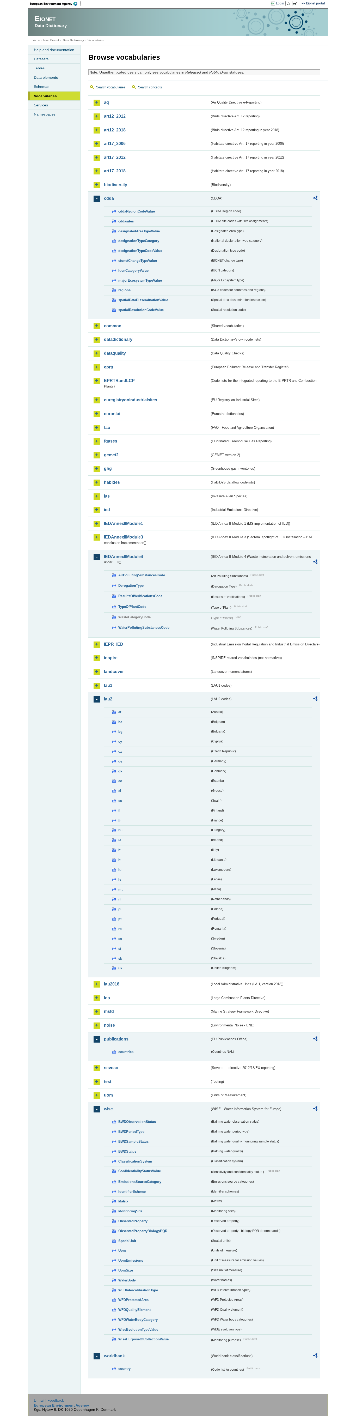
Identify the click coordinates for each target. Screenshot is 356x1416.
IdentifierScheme (132, 1192)
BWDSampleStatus (133, 1141)
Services (41, 105)
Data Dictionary (73, 40)
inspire (111, 658)
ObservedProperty (133, 1221)
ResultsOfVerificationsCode (140, 596)
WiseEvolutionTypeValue (138, 1330)
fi (119, 811)
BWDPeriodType (131, 1132)
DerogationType (131, 586)
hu (120, 830)
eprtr (108, 367)
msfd (109, 1011)
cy (120, 741)
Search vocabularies (110, 87)
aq (106, 102)
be (120, 722)
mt (120, 889)
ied (107, 509)
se (120, 939)
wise (108, 1109)
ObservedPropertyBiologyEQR (142, 1231)
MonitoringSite (130, 1211)
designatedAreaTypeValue (139, 231)
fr (119, 820)
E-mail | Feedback (49, 1400)
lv (119, 879)
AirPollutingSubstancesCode (141, 575)
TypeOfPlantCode (132, 607)
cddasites (126, 221)
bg (120, 732)
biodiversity (115, 185)
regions (124, 290)
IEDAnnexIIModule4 (123, 556)
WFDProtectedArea (133, 1300)
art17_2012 (115, 157)
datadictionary (118, 339)
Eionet (54, 40)
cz (120, 751)
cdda (109, 198)
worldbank (114, 1356)
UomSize (125, 1270)
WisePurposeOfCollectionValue (143, 1339)
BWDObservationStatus (137, 1122)
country (124, 1369)
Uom (122, 1250)
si (119, 949)
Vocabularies (45, 96)
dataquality (115, 353)
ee (120, 781)
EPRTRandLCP (119, 380)
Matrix (123, 1201)
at (119, 712)
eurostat (112, 414)
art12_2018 (115, 130)
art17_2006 (115, 143)
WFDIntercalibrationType (138, 1290)
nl (119, 899)
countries (125, 1052)
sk (120, 958)
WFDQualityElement (134, 1310)
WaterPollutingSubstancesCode (143, 628)
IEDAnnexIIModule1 (123, 523)
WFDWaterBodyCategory (138, 1320)
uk (120, 968)
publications (116, 1039)
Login (280, 3)
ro (120, 929)
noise (109, 1025)
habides (112, 482)
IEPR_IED (113, 644)
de (120, 761)
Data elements (46, 77)
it (119, 850)
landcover (114, 671)
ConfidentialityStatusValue (139, 1171)
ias (107, 496)
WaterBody (127, 1280)
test (107, 1081)
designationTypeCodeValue (140, 251)
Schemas (41, 86)
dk (120, 771)
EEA (55, 3)
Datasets (41, 59)
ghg (108, 468)
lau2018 (111, 984)
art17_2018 (115, 171)
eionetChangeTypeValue (137, 261)
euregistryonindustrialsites (130, 400)
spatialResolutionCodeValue (141, 310)
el (119, 791)
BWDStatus (127, 1151)
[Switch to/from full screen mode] (296, 3)
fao (107, 427)
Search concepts (150, 87)
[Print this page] (289, 3)
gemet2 (111, 455)
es (120, 801)
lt (119, 860)
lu (119, 870)
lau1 (108, 685)
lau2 (108, 699)
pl (119, 909)
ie (119, 840)
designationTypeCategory (138, 241)
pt (119, 919)
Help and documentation (54, 50)
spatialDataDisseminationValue (143, 300)
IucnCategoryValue (133, 271)
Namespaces (45, 114)
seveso (111, 1068)
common (112, 326)
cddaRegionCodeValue (136, 211)
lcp (107, 998)
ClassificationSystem (135, 1161)
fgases (110, 441)
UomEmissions (130, 1260)
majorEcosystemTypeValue (140, 280)
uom (108, 1095)
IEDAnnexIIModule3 (123, 537)
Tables (39, 68)
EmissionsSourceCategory (139, 1182)
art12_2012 (115, 116)
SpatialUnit (127, 1241)
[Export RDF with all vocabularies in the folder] (315, 199)
